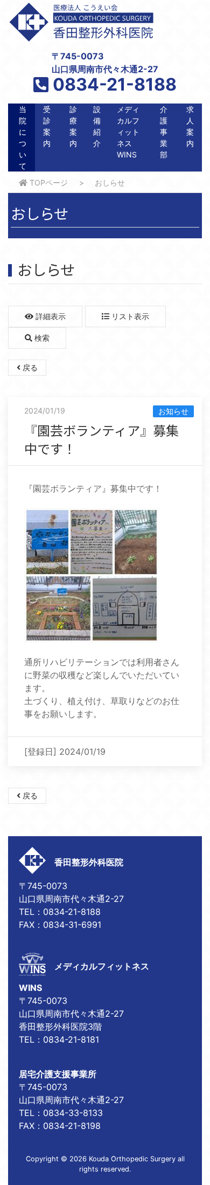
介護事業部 (163, 132)
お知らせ (173, 411)
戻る (29, 367)
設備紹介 (97, 126)
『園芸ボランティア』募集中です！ (101, 439)
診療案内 (73, 126)
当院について (22, 137)
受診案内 (47, 126)
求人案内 (190, 126)
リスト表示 (129, 316)
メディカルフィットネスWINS (128, 132)
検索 (41, 337)
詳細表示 (49, 316)
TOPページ (47, 182)
